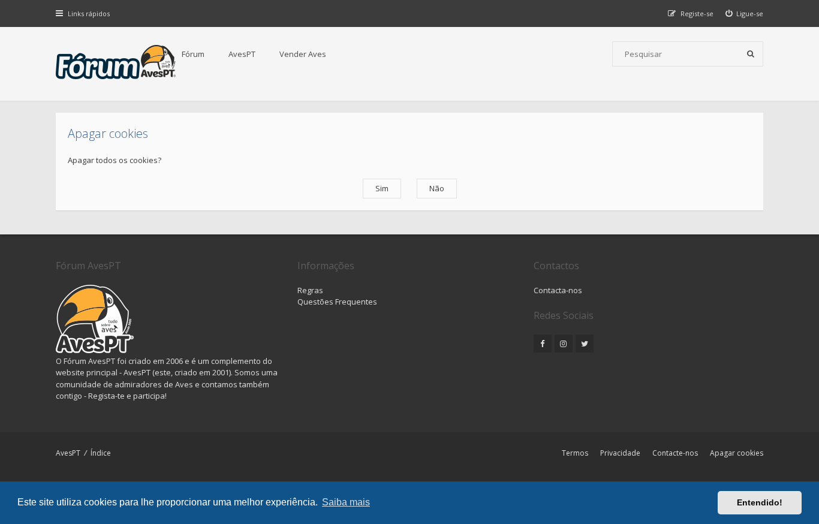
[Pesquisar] (751, 54)
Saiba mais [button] (346, 502)
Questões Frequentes (337, 301)
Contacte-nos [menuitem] (675, 453)
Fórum (193, 54)
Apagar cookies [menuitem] (736, 453)
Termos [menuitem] (575, 453)
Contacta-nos (558, 290)
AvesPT (241, 54)
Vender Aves (302, 54)
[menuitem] (744, 13)
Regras (310, 290)
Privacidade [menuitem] (620, 453)
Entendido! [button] (759, 502)
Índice (101, 453)
